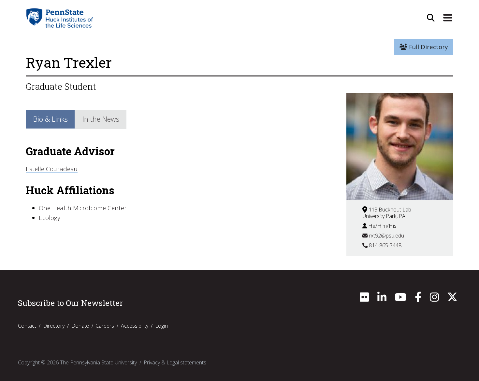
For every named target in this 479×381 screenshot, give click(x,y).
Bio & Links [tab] (50, 119)
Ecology (49, 217)
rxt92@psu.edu (386, 235)
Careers (104, 325)
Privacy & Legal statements (175, 362)
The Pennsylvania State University (98, 362)
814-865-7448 (384, 245)
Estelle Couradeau (52, 169)
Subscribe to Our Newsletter (70, 303)
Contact (27, 325)
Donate (80, 325)
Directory (54, 325)
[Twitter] (452, 299)
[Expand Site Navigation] (447, 18)
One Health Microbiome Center (83, 208)
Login (161, 325)
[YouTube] (400, 299)
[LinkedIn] (381, 299)
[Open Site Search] (431, 18)
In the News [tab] (100, 119)
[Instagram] (434, 299)
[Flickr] (364, 299)
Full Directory (427, 47)
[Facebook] (418, 299)
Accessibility (134, 325)
